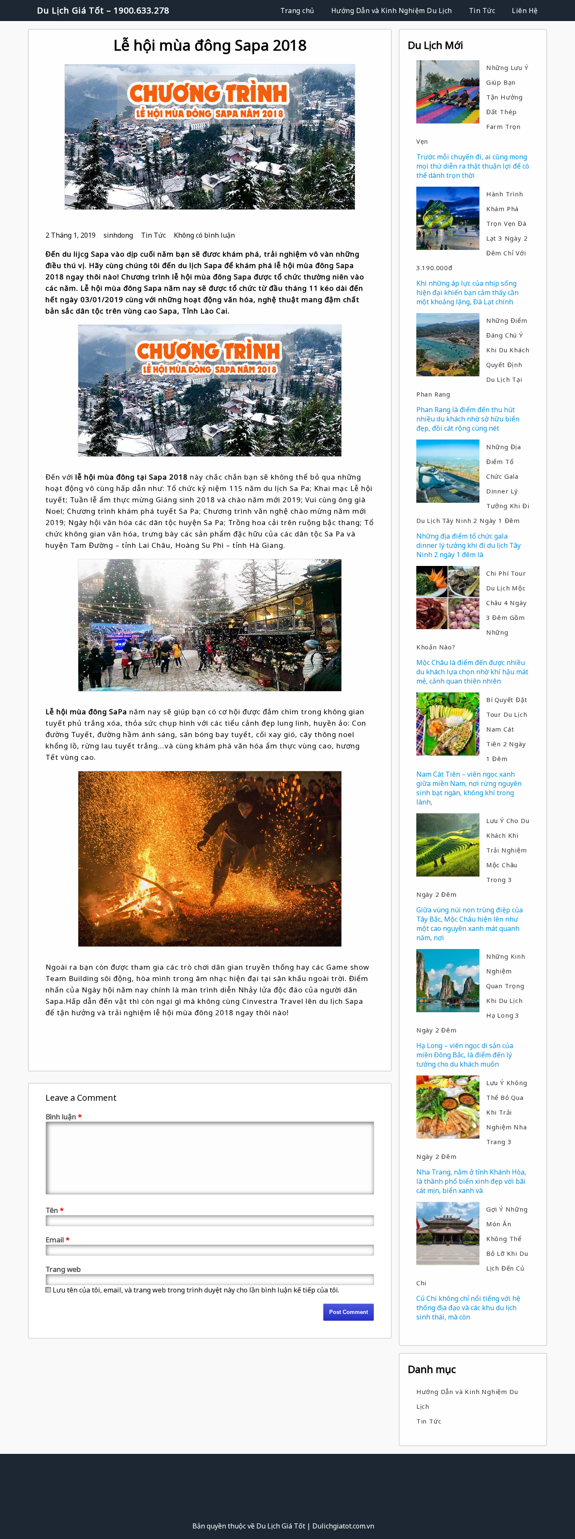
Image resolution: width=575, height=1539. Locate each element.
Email (57, 1239)
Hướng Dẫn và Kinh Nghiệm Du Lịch (391, 10)
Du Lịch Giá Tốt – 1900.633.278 (103, 10)
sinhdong (118, 235)
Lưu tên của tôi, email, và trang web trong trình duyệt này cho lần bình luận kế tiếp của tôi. (196, 1290)
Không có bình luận (204, 235)
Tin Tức (482, 10)
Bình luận (63, 1116)
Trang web (63, 1269)
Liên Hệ (525, 10)
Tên (54, 1210)
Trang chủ (297, 10)
